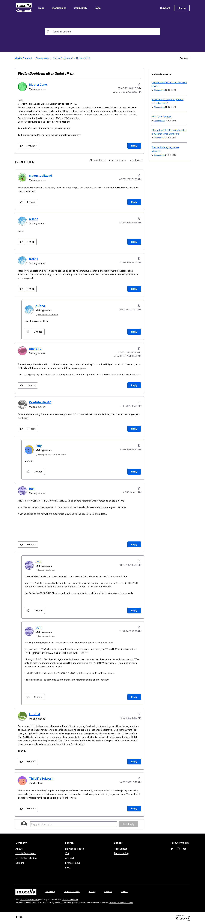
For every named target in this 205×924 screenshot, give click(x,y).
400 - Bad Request (161, 116)
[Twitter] (172, 848)
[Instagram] (178, 848)
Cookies (108, 891)
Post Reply (128, 824)
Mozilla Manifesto (25, 853)
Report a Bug (121, 853)
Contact (124, 891)
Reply (134, 145)
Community (80, 7)
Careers (19, 862)
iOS (67, 853)
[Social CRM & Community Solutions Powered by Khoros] (183, 917)
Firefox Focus (72, 862)
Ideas (41, 7)
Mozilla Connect (23, 8)
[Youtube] (184, 848)
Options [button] (184, 58)
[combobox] (102, 31)
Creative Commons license (121, 903)
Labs (98, 7)
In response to (48, 314)
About (18, 848)
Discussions (59, 7)
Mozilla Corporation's (29, 900)
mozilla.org (50, 891)
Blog (67, 867)
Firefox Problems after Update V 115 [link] (71, 58)
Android (69, 858)
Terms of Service (72, 891)
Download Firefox (75, 848)
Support (165, 7)
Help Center (120, 848)
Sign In (182, 8)
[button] (21, 146)
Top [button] (20, 916)
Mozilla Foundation (26, 858)
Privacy (92, 891)
